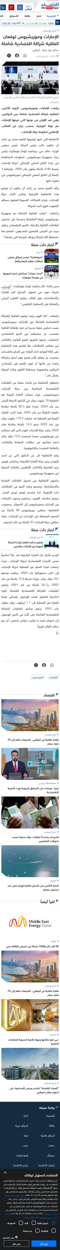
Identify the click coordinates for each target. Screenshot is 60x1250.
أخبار (26, 1115)
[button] (28, 7)
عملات (51, 1145)
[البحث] (20, 7)
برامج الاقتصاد (20, 1164)
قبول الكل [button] (44, 1243)
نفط (26, 1135)
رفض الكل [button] (16, 1243)
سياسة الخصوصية (32, 1217)
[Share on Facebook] (17, 56)
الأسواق (13, 15)
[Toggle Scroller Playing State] (57, 22)
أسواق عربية (21, 1125)
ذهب (25, 1145)
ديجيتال (51, 1155)
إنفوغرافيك (22, 1155)
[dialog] (30, 1209)
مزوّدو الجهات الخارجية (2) (15, 1195)
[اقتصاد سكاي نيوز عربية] (46, 6)
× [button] (5, 1172)
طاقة (52, 1125)
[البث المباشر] (11, 7)
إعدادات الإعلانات (51, 1213)
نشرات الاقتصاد (46, 1164)
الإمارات (5, 286)
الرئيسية (51, 15)
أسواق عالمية (48, 1135)
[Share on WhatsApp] (25, 56)
